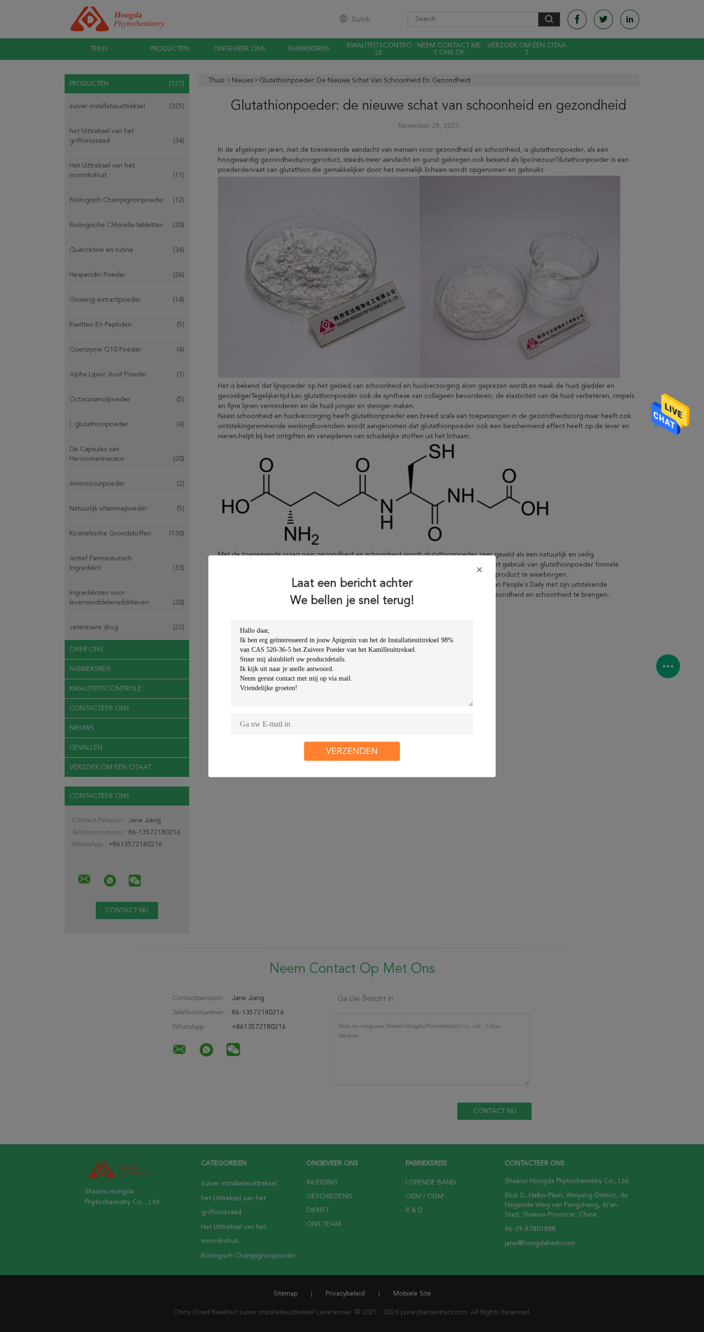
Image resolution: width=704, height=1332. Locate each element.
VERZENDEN (352, 751)
